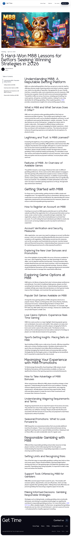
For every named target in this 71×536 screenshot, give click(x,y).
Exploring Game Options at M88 (11, 87)
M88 (62, 100)
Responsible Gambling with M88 (11, 95)
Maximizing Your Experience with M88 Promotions (11, 91)
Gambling (3, 51)
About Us (54, 531)
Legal (67, 531)
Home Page (36, 526)
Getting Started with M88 (9, 84)
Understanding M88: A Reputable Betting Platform (11, 81)
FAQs (48, 526)
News (42, 526)
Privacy (58, 531)
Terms (63, 531)
